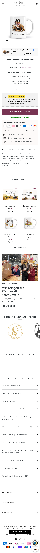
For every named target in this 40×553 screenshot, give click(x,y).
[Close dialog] (36, 261)
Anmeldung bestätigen (20, 289)
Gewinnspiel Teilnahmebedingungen (20, 294)
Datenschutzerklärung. (21, 297)
